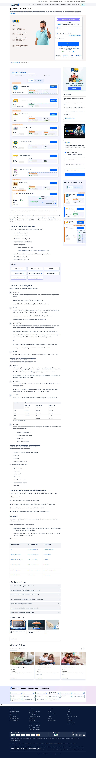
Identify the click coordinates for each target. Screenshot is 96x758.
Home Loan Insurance (40, 699)
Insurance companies (52, 714)
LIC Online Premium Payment (17, 559)
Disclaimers (14, 639)
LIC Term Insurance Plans (48, 549)
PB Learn (50, 718)
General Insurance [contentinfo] (15, 711)
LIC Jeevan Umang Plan (33, 549)
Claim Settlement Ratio (28, 699)
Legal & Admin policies (72, 716)
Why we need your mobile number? (75, 35)
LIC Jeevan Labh (18, 273)
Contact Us (83, 1)
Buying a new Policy (72, 152)
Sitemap (69, 713)
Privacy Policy (76, 48)
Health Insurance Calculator (35, 723)
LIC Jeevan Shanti (34, 268)
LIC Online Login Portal (15, 569)
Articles (49, 711)
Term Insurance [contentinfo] (14, 714)
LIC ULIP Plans (46, 559)
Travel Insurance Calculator (35, 725)
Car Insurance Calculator (34, 727)
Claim (39, 1)
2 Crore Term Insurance (78, 696)
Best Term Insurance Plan (52, 693)
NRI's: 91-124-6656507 (53, 1)
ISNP (68, 718)
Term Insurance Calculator (14, 696)
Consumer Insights (52, 720)
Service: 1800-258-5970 (64, 1)
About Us (69, 711)
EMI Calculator (32, 718)
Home (12, 62)
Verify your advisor (71, 722)
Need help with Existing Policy (75, 154)
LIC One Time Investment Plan (49, 569)
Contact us (69, 720)
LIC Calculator (14, 693)
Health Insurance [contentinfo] (15, 718)
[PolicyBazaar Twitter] (76, 735)
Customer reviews (52, 713)
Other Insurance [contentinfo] (14, 720)
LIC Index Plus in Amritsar (68, 667)
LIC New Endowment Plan (33, 569)
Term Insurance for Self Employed (15, 700)
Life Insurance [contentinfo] (14, 713)
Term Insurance (76, 693)
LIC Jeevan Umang (51, 273)
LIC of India (18, 268)
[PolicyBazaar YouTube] (84, 735)
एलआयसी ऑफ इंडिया (17, 62)
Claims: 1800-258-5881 (75, 1)
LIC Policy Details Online (16, 554)
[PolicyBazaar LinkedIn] (80, 735)
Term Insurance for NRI (65, 693)
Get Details (53, 86)
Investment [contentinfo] (13, 716)
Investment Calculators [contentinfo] (35, 711)
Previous (11, 626)
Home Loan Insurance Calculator (53, 700)
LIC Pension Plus (31, 575)
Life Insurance (26, 696)
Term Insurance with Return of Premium (40, 696)
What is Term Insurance (53, 696)
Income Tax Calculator (33, 714)
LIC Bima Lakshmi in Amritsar (44, 667)
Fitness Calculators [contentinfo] (35, 713)
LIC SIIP (51, 268)
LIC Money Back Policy (33, 559)
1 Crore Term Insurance (40, 693)
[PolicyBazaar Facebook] (73, 735)
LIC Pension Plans (47, 554)
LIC (11, 549)
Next (57, 626)
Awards (49, 716)
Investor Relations (71, 723)
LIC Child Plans (46, 564)
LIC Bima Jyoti (34, 278)
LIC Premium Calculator (16, 575)
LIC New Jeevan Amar (18, 278)
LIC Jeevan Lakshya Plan (33, 554)
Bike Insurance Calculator (34, 729)
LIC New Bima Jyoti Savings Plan (19, 667)
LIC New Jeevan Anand (34, 273)
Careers (68, 714)
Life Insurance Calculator (63, 696)
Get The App (45, 1)
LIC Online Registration (15, 564)
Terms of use (69, 49)
